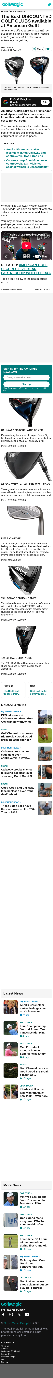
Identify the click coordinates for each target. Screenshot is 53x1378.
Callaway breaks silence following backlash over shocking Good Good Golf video (18, 773)
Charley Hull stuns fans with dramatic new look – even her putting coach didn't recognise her (33, 1093)
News (4, 730)
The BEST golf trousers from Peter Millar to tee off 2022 (13, 692)
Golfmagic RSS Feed (10, 1351)
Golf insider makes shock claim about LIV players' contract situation (34, 1284)
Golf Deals (17, 11)
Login (3, 1359)
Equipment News (10, 711)
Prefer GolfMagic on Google (20, 100)
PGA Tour (25, 1022)
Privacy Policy (13, 390)
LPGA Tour (26, 1086)
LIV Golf (24, 1278)
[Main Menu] (49, 4)
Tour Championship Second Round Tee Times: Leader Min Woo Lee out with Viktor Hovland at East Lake (34, 1029)
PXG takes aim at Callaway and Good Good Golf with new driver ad (17, 718)
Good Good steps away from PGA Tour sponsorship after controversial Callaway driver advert (34, 1221)
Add (45, 102)
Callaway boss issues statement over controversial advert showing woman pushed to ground (17, 755)
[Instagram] (12, 1315)
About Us (5, 1346)
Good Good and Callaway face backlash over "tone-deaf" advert (17, 791)
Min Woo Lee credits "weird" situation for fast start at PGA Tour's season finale (33, 1200)
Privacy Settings (8, 1357)
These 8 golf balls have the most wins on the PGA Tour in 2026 (18, 809)
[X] (20, 1315)
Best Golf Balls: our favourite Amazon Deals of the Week (39, 692)
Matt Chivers (7, 47)
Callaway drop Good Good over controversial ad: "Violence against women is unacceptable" (27, 163)
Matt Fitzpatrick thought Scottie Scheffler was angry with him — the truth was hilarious (33, 1050)
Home (4, 11)
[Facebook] (4, 1315)
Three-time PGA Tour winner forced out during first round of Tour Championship (33, 1242)
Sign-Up (4, 1362)
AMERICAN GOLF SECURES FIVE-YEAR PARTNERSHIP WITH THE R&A (26, 269)
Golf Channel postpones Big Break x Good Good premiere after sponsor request (17, 736)
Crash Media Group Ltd (18, 1323)
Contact (4, 1349)
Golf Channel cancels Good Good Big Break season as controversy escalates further (34, 1071)
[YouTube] (28, 1315)
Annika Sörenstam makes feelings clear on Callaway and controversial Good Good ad (26, 152)
